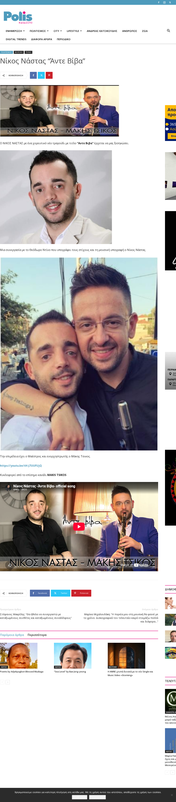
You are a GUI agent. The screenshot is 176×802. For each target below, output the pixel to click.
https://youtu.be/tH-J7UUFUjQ (21, 466)
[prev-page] (2, 682)
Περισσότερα (37, 635)
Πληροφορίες (97, 797)
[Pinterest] (49, 75)
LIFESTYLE (73, 31)
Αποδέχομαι (79, 797)
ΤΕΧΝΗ (28, 52)
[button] (168, 31)
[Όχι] (171, 795)
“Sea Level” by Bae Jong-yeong (70, 671)
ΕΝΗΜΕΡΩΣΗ (14, 31)
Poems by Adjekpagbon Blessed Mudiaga (21, 671)
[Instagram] (164, 2)
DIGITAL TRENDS (16, 39)
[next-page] (8, 682)
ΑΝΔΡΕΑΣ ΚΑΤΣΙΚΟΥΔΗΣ (102, 31)
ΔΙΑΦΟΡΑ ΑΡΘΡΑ (41, 39)
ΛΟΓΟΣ (4, 667)
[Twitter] (170, 2)
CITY (56, 31)
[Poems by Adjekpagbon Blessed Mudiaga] (25, 656)
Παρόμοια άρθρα (12, 635)
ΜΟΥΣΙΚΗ (19, 52)
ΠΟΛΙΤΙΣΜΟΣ (38, 31)
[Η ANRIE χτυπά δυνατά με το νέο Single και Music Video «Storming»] (133, 656)
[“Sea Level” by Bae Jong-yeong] (79, 656)
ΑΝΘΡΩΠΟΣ (129, 31)
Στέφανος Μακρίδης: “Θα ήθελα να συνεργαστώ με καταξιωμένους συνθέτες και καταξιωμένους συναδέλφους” (36, 616)
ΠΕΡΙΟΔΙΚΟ (63, 39)
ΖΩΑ (145, 31)
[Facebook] (158, 2)
